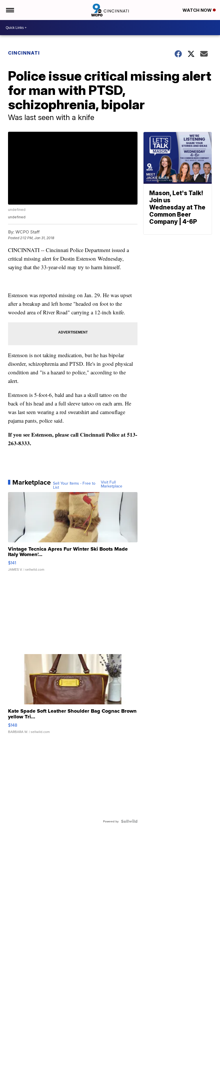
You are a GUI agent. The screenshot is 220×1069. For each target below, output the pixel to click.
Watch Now (197, 10)
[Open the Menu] (9, 10)
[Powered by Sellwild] (129, 821)
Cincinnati (24, 53)
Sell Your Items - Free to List (74, 485)
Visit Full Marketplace (111, 484)
